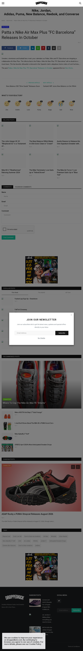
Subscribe (62, 333)
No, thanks (41, 338)
